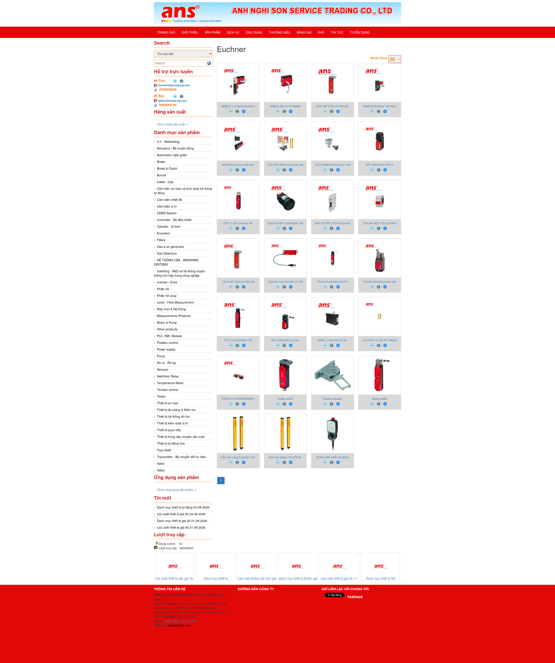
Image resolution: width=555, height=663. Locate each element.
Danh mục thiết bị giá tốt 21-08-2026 (182, 520)
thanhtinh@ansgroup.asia (174, 85)
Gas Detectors (167, 253)
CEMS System (167, 213)
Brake (161, 161)
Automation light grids (172, 155)
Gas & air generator (170, 246)
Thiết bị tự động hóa (171, 443)
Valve (160, 463)
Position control (167, 342)
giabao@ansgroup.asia (172, 100)
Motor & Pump (167, 322)
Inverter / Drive (167, 282)
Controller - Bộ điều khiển (174, 220)
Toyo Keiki (164, 450)
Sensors (162, 369)
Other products (167, 329)
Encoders (163, 233)
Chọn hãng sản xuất (171, 124)
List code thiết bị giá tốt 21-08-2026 (181, 527)
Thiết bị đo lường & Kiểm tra (176, 410)
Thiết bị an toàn (167, 403)
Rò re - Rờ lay (166, 363)
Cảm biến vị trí (167, 206)
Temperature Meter (170, 383)
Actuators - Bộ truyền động (175, 148)
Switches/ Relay (168, 376)
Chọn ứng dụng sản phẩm (175, 490)
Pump (161, 356)
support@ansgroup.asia (180, 621)
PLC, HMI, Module (169, 336)
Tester (161, 396)
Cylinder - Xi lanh (168, 226)
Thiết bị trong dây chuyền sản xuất (180, 436)
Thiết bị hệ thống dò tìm (173, 416)
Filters (161, 240)
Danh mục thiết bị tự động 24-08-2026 (183, 507)
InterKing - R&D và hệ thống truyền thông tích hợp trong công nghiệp (179, 273)
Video (161, 470)
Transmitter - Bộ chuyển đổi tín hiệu (181, 457)
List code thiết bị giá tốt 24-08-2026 (181, 514)
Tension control (167, 389)
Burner (161, 175)
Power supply (166, 349)
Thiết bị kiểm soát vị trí (172, 423)
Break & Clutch (167, 168)
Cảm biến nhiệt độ (169, 199)
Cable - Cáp (165, 182)
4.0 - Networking (168, 141)
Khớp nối (163, 289)
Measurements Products (174, 316)
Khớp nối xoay (166, 295)
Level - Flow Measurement (175, 302)
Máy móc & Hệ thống (171, 309)
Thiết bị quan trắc (169, 430)
